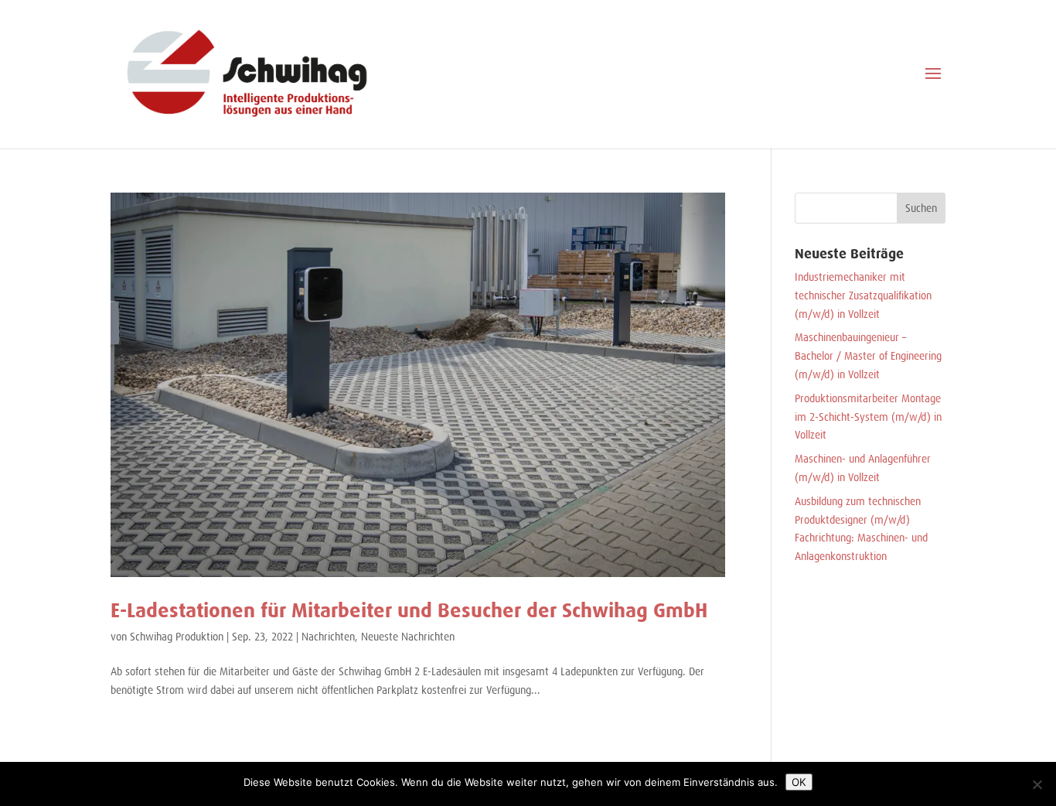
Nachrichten (328, 636)
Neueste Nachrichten (408, 636)
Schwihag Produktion (176, 636)
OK (799, 782)
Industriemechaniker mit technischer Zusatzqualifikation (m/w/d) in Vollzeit (863, 295)
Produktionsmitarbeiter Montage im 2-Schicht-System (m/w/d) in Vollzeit (868, 417)
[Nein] (1036, 784)
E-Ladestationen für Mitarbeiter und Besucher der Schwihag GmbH (409, 610)
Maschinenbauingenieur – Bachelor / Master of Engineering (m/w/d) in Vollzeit (868, 356)
